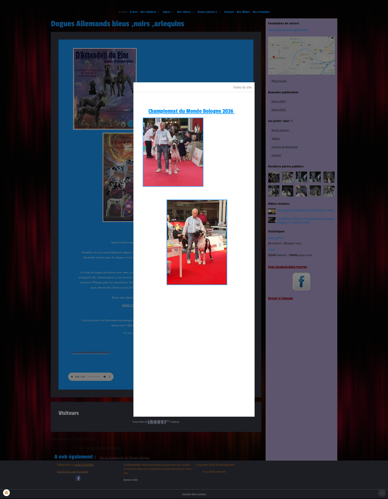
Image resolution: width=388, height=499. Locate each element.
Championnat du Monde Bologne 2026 (191, 111)
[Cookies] (6, 492)
